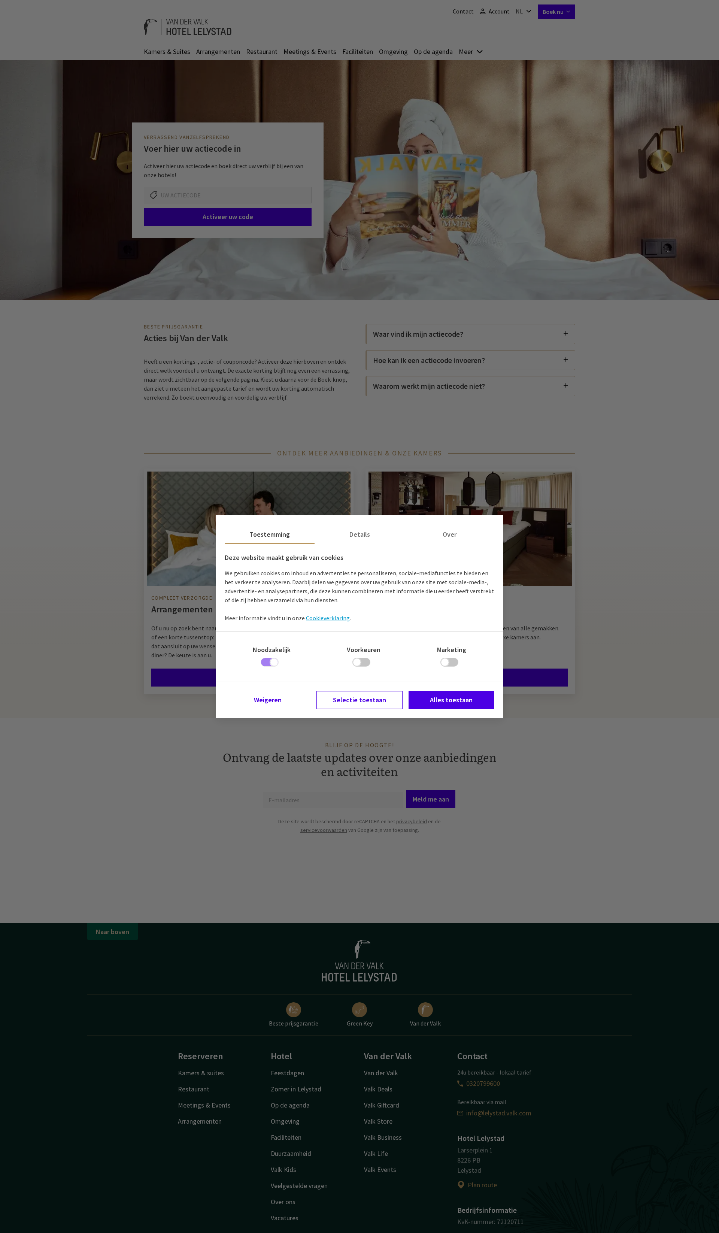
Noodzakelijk (272, 649)
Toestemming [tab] (269, 534)
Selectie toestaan (359, 700)
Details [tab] (359, 534)
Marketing (451, 649)
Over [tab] (449, 534)
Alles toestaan (451, 700)
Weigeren (268, 700)
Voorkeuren (363, 649)
